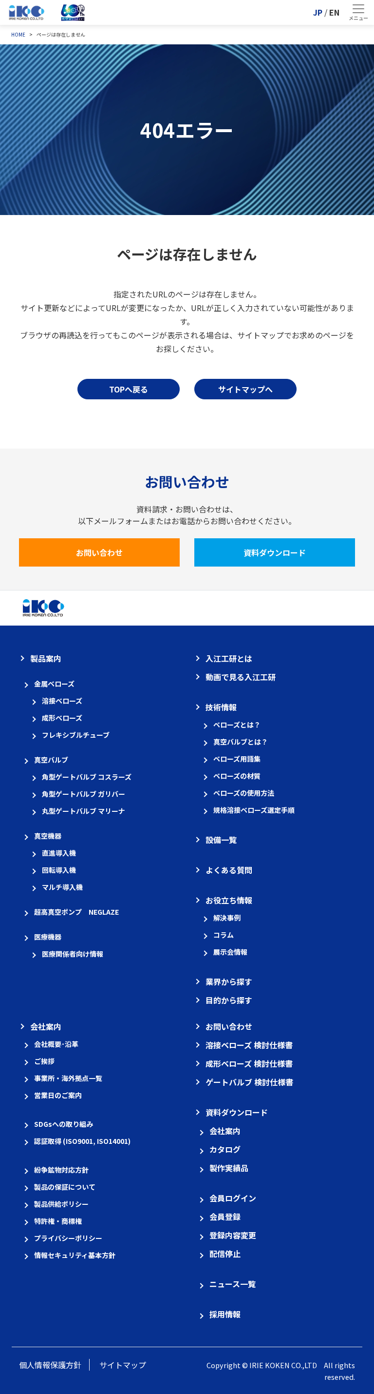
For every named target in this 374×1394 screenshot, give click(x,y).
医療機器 (47, 937)
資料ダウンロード (274, 552)
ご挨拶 (44, 1061)
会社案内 (45, 1026)
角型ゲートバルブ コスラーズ (86, 777)
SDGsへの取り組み (63, 1124)
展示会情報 (230, 952)
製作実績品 (228, 1168)
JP (317, 12)
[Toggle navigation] (358, 12)
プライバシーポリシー (68, 1238)
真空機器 (47, 836)
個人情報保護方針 (50, 1365)
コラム (223, 935)
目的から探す (229, 1000)
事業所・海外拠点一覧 (68, 1078)
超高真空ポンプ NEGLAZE (76, 912)
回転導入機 (59, 870)
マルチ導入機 (62, 887)
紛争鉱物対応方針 (61, 1170)
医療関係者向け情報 (72, 954)
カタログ (225, 1149)
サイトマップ (122, 1365)
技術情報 (221, 707)
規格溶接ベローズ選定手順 (254, 810)
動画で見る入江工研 (241, 677)
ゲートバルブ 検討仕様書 (249, 1082)
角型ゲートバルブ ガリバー (83, 794)
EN (334, 12)
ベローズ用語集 (237, 759)
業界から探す (229, 981)
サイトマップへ (245, 389)
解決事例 (227, 918)
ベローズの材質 (237, 776)
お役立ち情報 (229, 900)
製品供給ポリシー (61, 1204)
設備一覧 (221, 839)
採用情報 (225, 1314)
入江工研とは (229, 658)
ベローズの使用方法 (243, 793)
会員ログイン (232, 1198)
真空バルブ (51, 760)
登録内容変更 (232, 1235)
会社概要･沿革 (56, 1044)
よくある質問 (229, 870)
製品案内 (45, 658)
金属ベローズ (54, 683)
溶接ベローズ (62, 701)
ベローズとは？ (237, 724)
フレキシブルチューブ (76, 735)
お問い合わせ (99, 552)
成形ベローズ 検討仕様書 (249, 1063)
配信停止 (225, 1253)
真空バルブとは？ (240, 741)
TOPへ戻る (128, 389)
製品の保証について (64, 1187)
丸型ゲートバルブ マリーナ (83, 811)
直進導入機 (59, 853)
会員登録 (225, 1216)
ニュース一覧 (232, 1284)
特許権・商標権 (58, 1221)
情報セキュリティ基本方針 (74, 1255)
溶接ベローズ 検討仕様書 (249, 1045)
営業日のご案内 (58, 1095)
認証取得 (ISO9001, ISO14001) (82, 1141)
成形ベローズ (62, 718)
